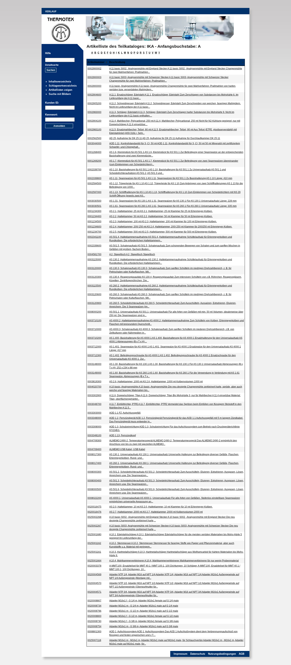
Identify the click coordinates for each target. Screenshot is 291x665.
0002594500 (94, 183)
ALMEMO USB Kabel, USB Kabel (127, 449)
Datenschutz (197, 653)
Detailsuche (52, 65)
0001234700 (94, 231)
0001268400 (94, 152)
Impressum (180, 653)
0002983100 (94, 129)
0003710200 (94, 338)
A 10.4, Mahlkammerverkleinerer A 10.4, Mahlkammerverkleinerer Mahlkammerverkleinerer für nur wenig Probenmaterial (174, 560)
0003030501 (94, 206)
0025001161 (94, 552)
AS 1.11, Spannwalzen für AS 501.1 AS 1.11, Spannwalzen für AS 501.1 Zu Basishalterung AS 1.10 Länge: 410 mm (170, 178)
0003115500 (94, 285)
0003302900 (94, 395)
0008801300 (94, 631)
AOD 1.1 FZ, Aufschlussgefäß (125, 412)
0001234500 (94, 221)
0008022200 (94, 498)
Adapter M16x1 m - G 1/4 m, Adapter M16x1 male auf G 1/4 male (143, 605)
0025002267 (94, 525)
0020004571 (94, 592)
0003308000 (94, 426)
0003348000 (94, 418)
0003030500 (94, 200)
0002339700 (94, 169)
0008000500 (94, 489)
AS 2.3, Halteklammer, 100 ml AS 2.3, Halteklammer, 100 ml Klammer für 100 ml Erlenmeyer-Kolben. (163, 221)
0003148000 (94, 364)
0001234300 (94, 211)
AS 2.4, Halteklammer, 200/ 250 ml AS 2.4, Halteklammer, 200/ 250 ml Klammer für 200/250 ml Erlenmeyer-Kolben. (170, 226)
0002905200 (94, 103)
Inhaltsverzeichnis (60, 81)
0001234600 (94, 226)
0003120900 (94, 303)
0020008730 (94, 621)
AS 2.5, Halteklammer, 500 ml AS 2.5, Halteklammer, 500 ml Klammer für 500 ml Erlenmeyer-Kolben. (163, 231)
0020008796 (94, 611)
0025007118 (94, 640)
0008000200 (94, 311)
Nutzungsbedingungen (222, 653)
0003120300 (94, 277)
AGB (241, 653)
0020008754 (94, 626)
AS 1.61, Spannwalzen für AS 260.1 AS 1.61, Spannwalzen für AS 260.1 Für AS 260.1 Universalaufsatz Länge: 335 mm (173, 206)
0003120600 (94, 294)
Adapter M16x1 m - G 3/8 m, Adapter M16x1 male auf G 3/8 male (143, 626)
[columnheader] (98, 62)
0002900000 (94, 86)
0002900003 (94, 77)
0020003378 (94, 565)
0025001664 (94, 560)
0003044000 (94, 143)
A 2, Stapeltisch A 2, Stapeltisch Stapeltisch (132, 254)
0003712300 (94, 355)
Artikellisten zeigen (60, 89)
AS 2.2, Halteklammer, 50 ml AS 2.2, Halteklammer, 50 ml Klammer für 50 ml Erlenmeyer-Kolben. (161, 216)
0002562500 (94, 138)
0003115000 (94, 259)
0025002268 (94, 517)
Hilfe (48, 53)
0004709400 (94, 449)
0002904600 (94, 94)
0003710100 (94, 320)
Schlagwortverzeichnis (63, 85)
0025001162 (94, 543)
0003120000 (94, 268)
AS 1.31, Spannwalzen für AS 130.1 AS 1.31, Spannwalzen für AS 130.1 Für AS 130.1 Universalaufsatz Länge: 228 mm (173, 200)
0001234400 (94, 216)
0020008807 (94, 600)
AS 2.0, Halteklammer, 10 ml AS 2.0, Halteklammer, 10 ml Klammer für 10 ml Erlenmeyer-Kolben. (161, 506)
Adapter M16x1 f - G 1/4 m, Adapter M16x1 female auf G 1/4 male (144, 600)
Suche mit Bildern (60, 94)
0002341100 (94, 237)
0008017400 (94, 463)
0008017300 (94, 454)
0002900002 (94, 68)
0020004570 (94, 583)
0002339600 (94, 245)
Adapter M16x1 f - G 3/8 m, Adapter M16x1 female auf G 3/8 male (144, 621)
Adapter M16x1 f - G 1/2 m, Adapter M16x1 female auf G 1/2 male (144, 616)
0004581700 (94, 254)
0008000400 (94, 480)
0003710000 (94, 329)
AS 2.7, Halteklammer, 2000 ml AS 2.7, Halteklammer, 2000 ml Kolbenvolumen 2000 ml (156, 511)
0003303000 (94, 412)
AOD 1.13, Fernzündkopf (122, 435)
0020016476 (94, 511)
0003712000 (94, 346)
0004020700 (94, 386)
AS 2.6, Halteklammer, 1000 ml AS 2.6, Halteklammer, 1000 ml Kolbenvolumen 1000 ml (156, 381)
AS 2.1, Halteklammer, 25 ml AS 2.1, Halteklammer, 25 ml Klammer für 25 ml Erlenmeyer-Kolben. (161, 211)
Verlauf (50, 11)
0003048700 (94, 404)
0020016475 (94, 506)
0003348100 (94, 435)
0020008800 (94, 616)
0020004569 (94, 574)
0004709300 (94, 440)
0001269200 (94, 160)
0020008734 (94, 605)
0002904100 (94, 120)
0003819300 (94, 381)
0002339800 (94, 178)
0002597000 (94, 192)
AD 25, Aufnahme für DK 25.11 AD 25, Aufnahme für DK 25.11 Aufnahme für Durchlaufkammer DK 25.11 (164, 138)
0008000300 (94, 471)
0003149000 (94, 372)
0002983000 (94, 112)
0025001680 (94, 534)
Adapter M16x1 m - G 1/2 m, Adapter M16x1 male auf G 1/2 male (143, 611)
